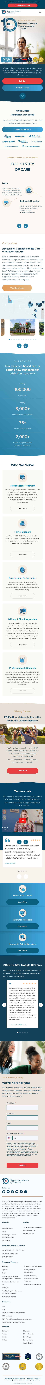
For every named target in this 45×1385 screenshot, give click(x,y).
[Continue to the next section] (22, 96)
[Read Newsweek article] (11, 1356)
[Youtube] (16, 1191)
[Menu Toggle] (40, 12)
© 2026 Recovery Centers (22, 1383)
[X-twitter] (25, 1191)
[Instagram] (12, 1191)
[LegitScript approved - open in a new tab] (28, 1359)
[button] (19, 346)
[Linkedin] (8, 1191)
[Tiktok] (21, 1191)
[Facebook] (3, 1191)
